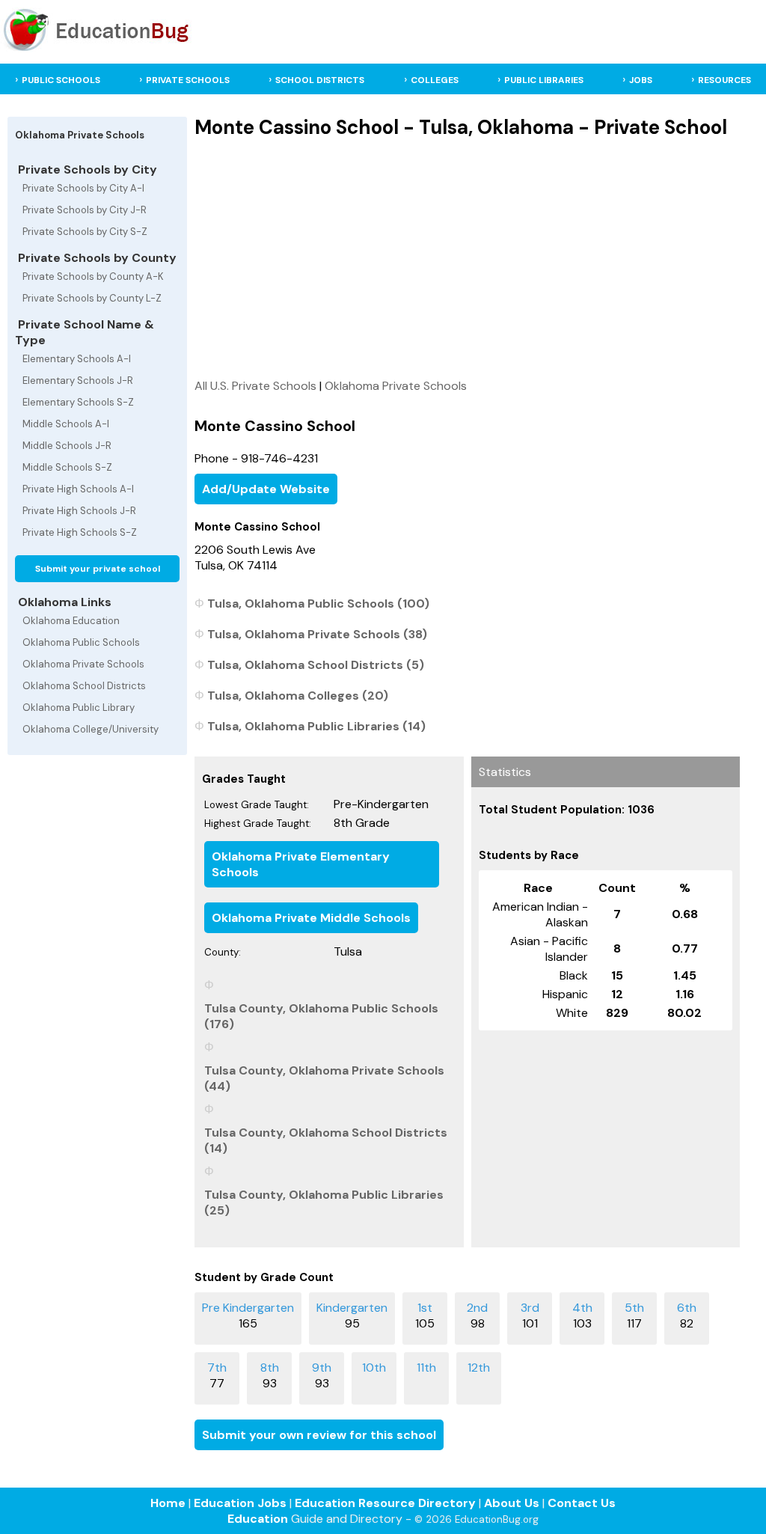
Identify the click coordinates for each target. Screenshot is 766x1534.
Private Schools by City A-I (83, 188)
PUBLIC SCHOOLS (61, 80)
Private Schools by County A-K (93, 276)
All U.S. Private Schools (255, 386)
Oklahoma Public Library (78, 707)
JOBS (640, 80)
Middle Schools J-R (66, 445)
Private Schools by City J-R (84, 210)
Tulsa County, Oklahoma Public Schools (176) (321, 1016)
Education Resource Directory (385, 1503)
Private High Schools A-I (78, 489)
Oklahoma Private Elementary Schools (301, 864)
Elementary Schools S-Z (78, 402)
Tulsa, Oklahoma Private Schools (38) (317, 634)
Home (168, 1503)
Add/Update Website (266, 489)
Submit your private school (97, 569)
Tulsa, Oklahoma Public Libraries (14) (316, 726)
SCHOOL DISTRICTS (319, 80)
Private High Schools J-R (79, 510)
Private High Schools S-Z (79, 532)
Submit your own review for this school (319, 1435)
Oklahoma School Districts (84, 685)
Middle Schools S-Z (67, 467)
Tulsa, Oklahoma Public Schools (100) (318, 603)
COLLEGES (435, 80)
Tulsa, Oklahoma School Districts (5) (315, 665)
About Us (511, 1503)
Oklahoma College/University (90, 729)
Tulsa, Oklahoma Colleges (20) (297, 695)
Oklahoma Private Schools (83, 664)
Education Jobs (240, 1503)
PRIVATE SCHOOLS (188, 80)
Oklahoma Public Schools (81, 642)
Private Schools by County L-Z (92, 298)
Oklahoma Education (71, 620)
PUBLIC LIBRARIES (543, 80)
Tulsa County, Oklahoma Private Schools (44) (324, 1078)
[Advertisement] (467, 258)
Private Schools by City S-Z (84, 231)
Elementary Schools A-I (76, 358)
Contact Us (582, 1503)
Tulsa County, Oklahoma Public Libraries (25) (324, 1202)
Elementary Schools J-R (77, 380)
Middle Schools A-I (65, 424)
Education (257, 1519)
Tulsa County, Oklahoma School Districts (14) (325, 1140)
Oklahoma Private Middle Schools (311, 918)
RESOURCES (724, 80)
